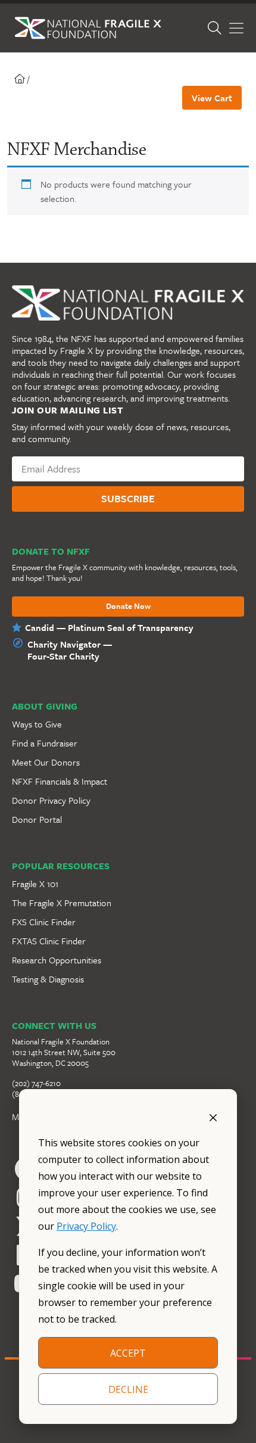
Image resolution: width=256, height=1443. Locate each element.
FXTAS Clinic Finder (49, 940)
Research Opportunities (56, 959)
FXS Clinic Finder (44, 921)
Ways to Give (37, 723)
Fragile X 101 (35, 883)
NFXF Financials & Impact (59, 781)
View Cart (212, 97)
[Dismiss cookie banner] (213, 1116)
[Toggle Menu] (236, 28)
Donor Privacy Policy (51, 800)
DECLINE (128, 1389)
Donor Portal (37, 819)
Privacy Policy (86, 1226)
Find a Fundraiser (44, 743)
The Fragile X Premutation (61, 902)
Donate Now (128, 606)
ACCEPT (128, 1353)
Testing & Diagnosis (48, 978)
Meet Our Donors (46, 762)
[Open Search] (214, 28)
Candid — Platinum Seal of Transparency (109, 627)
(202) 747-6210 (36, 1083)
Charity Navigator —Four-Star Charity (69, 650)
